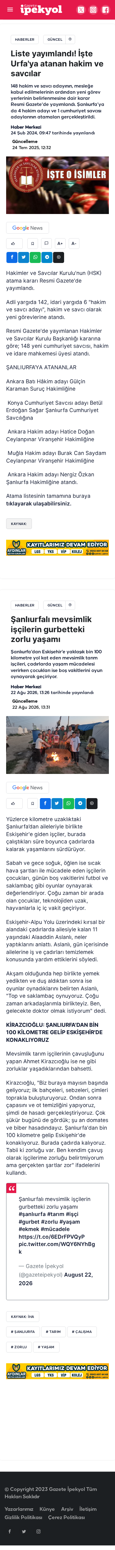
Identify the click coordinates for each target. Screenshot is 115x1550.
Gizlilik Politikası (23, 1517)
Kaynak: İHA (22, 1317)
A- (73, 244)
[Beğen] (14, 243)
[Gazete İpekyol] (41, 9)
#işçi (72, 1214)
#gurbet (29, 1221)
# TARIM (53, 1332)
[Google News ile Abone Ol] (27, 228)
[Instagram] (38, 1531)
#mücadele (55, 1229)
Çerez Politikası (66, 1517)
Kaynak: (19, 524)
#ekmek (29, 1229)
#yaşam (69, 1221)
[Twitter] (24, 1531)
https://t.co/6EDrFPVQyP (52, 1236)
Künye (47, 1509)
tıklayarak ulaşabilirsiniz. (38, 503)
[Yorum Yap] (46, 243)
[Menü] (10, 10)
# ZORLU (19, 1347)
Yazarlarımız (19, 1509)
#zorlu (49, 1221)
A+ (60, 244)
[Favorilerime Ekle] (32, 243)
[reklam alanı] (57, 547)
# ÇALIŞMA (82, 1332)
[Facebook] (9, 1531)
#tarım (55, 1214)
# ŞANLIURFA (23, 1332)
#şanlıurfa (32, 1214)
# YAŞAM (46, 1347)
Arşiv (67, 1509)
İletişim (88, 1509)
